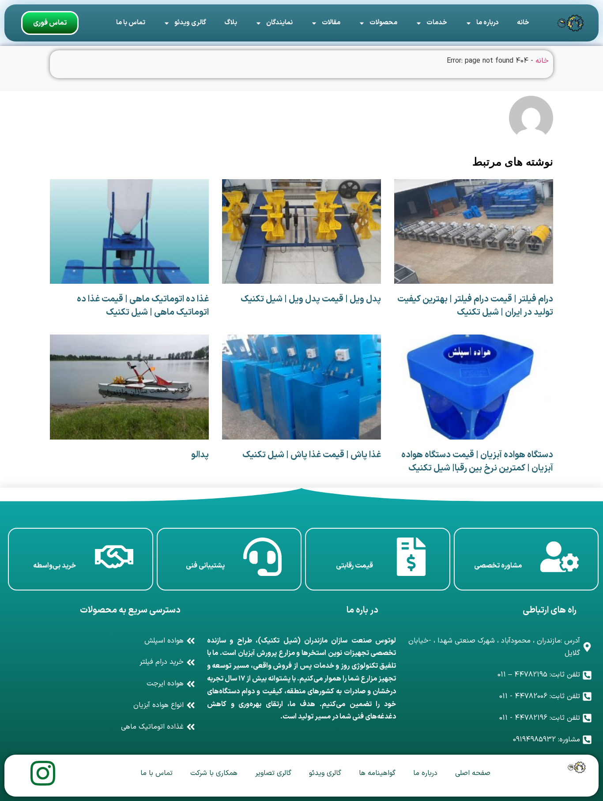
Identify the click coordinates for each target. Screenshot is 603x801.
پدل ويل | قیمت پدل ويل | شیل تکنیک (311, 299)
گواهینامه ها (377, 773)
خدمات (436, 23)
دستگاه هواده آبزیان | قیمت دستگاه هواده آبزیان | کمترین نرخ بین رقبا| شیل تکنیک (477, 461)
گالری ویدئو (190, 23)
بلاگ (230, 23)
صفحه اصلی (472, 773)
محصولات (383, 23)
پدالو (200, 455)
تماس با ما (130, 23)
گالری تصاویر (273, 773)
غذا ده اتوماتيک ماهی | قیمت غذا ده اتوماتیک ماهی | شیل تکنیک (143, 306)
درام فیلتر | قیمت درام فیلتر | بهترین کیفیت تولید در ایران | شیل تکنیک (475, 306)
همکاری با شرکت (213, 773)
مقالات (331, 23)
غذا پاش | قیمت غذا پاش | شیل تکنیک (311, 455)
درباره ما (487, 23)
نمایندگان (279, 23)
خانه (523, 23)
